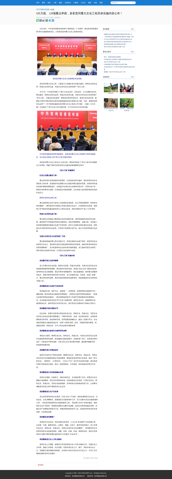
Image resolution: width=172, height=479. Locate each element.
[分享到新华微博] (50, 20)
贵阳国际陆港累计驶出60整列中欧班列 (115, 44)
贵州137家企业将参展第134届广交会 (114, 46)
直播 (101, 2)
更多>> (133, 29)
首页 (37, 2)
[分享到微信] (37, 20)
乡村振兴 (68, 2)
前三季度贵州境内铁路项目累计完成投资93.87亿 (118, 41)
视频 (89, 2)
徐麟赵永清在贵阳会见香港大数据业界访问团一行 (118, 34)
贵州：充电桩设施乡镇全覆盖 (112, 57)
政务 (49, 2)
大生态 (83, 2)
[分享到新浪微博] (43, 20)
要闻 (43, 2)
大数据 (75, 2)
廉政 (60, 2)
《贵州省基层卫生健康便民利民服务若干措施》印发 (119, 36)
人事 (54, 2)
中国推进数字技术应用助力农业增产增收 (115, 64)
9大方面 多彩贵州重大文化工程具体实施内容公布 (118, 39)
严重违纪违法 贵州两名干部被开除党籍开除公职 (117, 59)
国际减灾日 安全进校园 (126, 93)
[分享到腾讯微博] (40, 20)
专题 (95, 2)
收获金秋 (110, 93)
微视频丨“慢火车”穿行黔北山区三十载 (114, 72)
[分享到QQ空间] (46, 20)
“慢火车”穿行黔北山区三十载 (112, 62)
